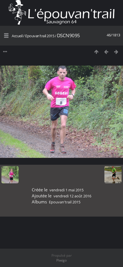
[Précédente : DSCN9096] (106, 51)
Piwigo (61, 260)
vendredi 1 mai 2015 (66, 190)
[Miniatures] (96, 51)
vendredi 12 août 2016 (72, 196)
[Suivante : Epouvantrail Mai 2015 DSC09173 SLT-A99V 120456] (116, 51)
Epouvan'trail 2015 (39, 35)
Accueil (17, 35)
